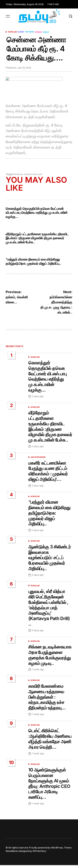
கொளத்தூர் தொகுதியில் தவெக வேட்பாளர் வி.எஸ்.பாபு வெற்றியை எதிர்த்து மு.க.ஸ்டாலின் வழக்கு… (37, 212)
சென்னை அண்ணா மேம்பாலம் (28, 174)
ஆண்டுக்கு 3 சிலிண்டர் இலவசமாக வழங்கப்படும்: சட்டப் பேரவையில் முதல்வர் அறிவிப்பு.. (49, 557)
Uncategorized (38, 457)
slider (21, 32)
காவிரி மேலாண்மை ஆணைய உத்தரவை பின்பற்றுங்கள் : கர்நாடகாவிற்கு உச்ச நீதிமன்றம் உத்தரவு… (47, 696)
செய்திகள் (38, 32)
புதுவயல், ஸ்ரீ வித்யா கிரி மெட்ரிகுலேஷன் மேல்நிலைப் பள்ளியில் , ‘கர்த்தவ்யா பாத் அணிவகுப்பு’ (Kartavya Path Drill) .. (49, 608)
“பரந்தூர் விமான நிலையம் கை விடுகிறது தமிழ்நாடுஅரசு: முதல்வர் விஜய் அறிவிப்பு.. (33, 261)
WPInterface (39, 851)
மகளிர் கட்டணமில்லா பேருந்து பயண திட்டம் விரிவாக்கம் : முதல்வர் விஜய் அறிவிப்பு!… (48, 471)
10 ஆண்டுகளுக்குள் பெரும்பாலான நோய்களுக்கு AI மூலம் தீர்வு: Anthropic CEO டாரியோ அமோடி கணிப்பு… (49, 783)
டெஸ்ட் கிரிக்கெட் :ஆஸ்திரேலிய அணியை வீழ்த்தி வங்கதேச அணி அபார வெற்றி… (50, 739)
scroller (12, 32)
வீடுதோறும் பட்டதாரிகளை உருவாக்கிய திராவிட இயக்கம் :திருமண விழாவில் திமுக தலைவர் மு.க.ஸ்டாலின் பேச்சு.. (37, 238)
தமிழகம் (46, 32)
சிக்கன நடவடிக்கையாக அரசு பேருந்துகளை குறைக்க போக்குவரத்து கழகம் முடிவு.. (50, 655)
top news (29, 32)
